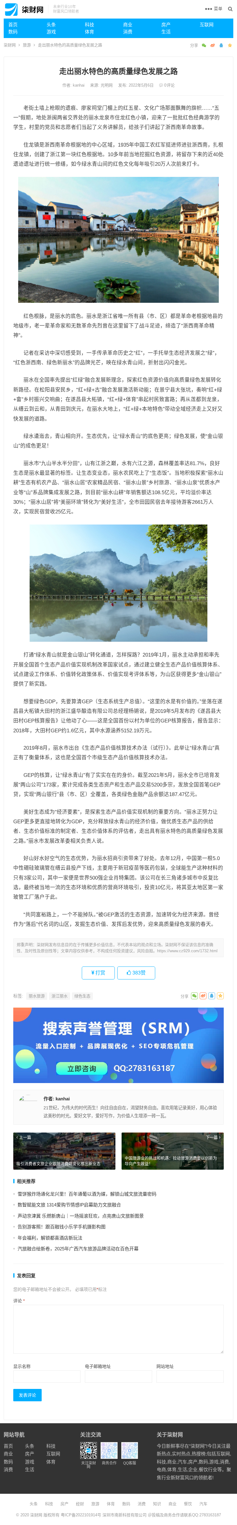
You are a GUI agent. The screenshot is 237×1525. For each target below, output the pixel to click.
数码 (13, 31)
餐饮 (188, 1503)
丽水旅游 (37, 996)
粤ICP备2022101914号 (81, 1515)
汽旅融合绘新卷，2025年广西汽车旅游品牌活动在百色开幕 (78, 1248)
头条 (51, 24)
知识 (157, 1503)
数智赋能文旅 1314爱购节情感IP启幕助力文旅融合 (69, 1204)
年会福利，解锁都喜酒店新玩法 (50, 1237)
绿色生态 (82, 996)
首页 (13, 24)
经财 (80, 1503)
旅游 (27, 45)
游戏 (51, 31)
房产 (166, 24)
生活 (166, 31)
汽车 (203, 1503)
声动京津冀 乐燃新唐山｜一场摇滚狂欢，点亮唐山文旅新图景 (81, 1216)
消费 (127, 31)
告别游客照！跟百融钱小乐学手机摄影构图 (62, 1226)
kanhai (79, 85)
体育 (89, 31)
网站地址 (165, 1366)
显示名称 (22, 1366)
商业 (127, 24)
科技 (89, 24)
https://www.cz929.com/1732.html (187, 951)
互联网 (207, 24)
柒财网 (10, 45)
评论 (19, 1300)
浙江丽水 (60, 996)
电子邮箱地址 (98, 1366)
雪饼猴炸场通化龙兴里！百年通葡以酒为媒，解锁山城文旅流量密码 (87, 1194)
